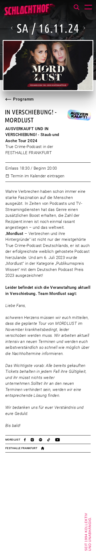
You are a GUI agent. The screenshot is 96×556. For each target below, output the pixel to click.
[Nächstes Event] (84, 28)
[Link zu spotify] (43, 439)
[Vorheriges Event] (12, 28)
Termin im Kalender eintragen (38, 176)
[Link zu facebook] (27, 439)
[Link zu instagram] (35, 439)
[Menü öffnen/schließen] (88, 7)
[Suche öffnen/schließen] (76, 7)
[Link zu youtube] (60, 439)
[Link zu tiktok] (51, 439)
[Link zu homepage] (45, 448)
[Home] (29, 12)
